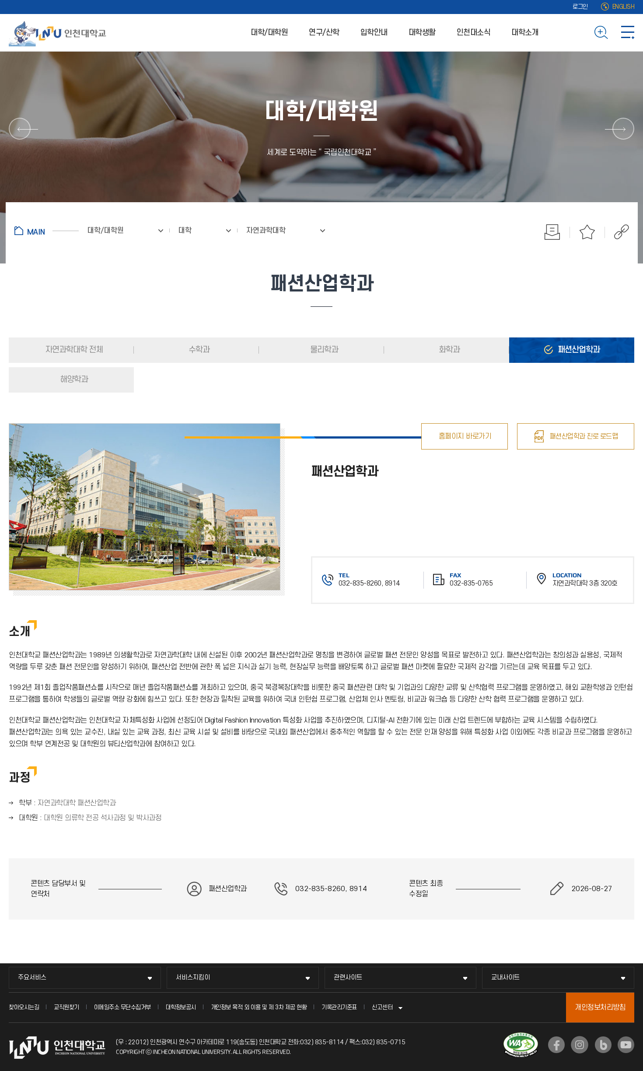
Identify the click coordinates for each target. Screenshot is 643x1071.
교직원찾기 (66, 1007)
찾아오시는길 (24, 1007)
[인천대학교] (59, 32)
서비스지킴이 (193, 977)
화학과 (448, 350)
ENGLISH (623, 7)
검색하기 (601, 32)
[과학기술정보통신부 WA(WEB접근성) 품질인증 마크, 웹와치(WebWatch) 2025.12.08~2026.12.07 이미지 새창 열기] (520, 1038)
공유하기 (617, 232)
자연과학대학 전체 (73, 350)
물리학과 (323, 350)
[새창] (556, 1044)
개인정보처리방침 (600, 1007)
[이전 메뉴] (20, 129)
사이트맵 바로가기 (627, 32)
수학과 (198, 350)
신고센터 (382, 1007)
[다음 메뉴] (623, 129)
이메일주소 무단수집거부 (122, 1007)
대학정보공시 (181, 1007)
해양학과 (73, 379)
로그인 (580, 7)
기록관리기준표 (339, 1007)
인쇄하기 (552, 232)
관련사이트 (348, 977)
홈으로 (46, 230)
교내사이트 (505, 977)
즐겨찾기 (587, 232)
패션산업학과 (578, 350)
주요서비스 (32, 977)
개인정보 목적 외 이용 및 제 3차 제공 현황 (259, 1007)
